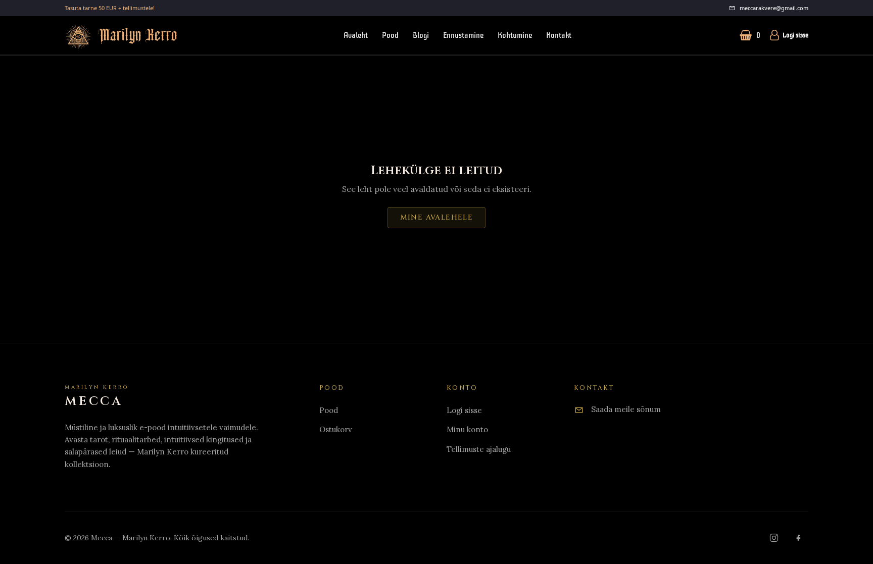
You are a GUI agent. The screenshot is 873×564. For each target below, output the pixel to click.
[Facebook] (798, 538)
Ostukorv (335, 429)
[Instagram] (774, 538)
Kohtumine (515, 35)
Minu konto (467, 429)
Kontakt (558, 35)
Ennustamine (463, 35)
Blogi (421, 35)
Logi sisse (795, 35)
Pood (390, 35)
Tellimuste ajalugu (479, 449)
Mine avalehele (436, 217)
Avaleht (356, 35)
